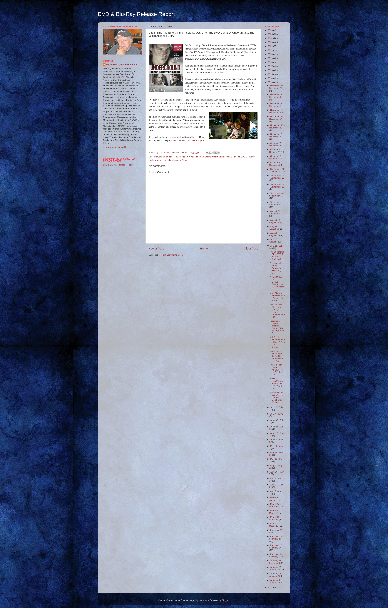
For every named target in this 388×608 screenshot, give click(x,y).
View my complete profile (115, 147)
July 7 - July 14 (277, 414)
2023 (270, 42)
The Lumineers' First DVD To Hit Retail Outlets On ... (277, 255)
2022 (270, 46)
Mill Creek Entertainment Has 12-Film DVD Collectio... (277, 342)
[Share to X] (213, 152)
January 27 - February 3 (275, 562)
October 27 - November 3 (275, 144)
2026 (270, 30)
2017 (270, 66)
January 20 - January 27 (275, 568)
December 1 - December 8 (276, 104)
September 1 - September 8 (276, 203)
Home (204, 248)
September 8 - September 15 (276, 194)
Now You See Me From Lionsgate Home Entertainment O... (277, 311)
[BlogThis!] (210, 152)
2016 (270, 70)
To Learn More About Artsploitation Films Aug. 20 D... (277, 268)
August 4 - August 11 (274, 234)
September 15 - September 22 (276, 185)
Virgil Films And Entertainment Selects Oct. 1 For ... (277, 297)
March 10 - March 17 (275, 518)
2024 (270, 38)
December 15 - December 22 (277, 87)
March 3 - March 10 (274, 524)
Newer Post (156, 248)
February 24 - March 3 (276, 531)
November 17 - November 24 (277, 117)
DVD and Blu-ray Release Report (172, 157)
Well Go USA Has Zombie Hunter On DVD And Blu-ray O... (277, 383)
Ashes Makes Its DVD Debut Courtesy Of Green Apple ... (277, 283)
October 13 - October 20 (275, 157)
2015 (270, 74)
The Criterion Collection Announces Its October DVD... (276, 370)
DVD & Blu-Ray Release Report (136, 14)
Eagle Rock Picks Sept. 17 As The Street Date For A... (276, 356)
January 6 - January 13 (275, 581)
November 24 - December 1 (277, 111)
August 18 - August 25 (275, 221)
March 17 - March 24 (275, 511)
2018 (270, 62)
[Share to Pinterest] (218, 152)
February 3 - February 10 (275, 555)
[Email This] (207, 152)
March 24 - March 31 (275, 505)
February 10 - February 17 (276, 546)
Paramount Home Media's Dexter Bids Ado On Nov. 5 (277, 327)
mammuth (204, 600)
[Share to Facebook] (215, 152)
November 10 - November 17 (277, 126)
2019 (270, 58)
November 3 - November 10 (276, 135)
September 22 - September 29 (276, 176)
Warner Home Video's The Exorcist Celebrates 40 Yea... (276, 397)
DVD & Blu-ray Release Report (188, 140)
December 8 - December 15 (276, 96)
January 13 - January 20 (275, 574)
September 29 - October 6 (276, 170)
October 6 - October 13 (275, 163)
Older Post (251, 248)
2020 (270, 54)
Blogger (225, 600)
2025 (270, 34)
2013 (270, 82)
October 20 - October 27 (275, 151)
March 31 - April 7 (275, 499)
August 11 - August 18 (275, 227)
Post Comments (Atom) (173, 255)
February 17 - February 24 (276, 537)
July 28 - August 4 (273, 240)
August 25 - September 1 (275, 212)
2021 (270, 50)
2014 (270, 78)
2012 (270, 587)
